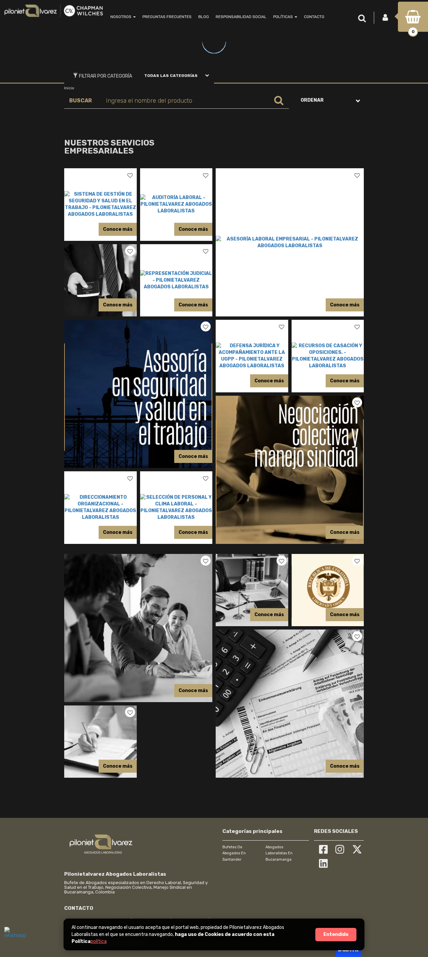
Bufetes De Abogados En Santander (234, 853)
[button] (363, 18)
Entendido (335, 934)
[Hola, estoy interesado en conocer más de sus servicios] (14, 937)
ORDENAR (312, 100)
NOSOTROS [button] (121, 16)
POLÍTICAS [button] (283, 16)
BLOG (203, 16)
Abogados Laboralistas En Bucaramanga (279, 853)
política (99, 941)
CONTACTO (314, 16)
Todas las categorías (171, 75)
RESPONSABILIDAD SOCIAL (241, 16)
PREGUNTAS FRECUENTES (167, 16)
